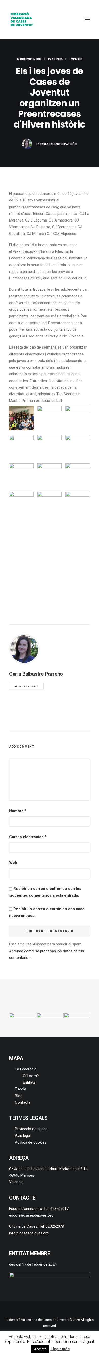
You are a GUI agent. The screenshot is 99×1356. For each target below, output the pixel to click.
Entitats (29, 1082)
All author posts (26, 686)
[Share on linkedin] (49, 721)
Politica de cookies (30, 1142)
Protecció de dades (31, 1129)
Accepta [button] (40, 1349)
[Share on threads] (36, 721)
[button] (87, 19)
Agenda (57, 59)
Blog (18, 1096)
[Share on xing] (69, 721)
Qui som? (31, 1076)
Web (13, 862)
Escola (20, 1089)
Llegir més (60, 1349)
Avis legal (23, 1135)
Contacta (22, 1102)
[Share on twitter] (30, 721)
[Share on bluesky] (63, 721)
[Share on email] (76, 721)
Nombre (17, 811)
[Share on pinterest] (43, 721)
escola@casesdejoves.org (31, 1215)
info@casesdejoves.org (29, 1233)
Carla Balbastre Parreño (58, 144)
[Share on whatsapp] (56, 721)
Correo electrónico (27, 836)
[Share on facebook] (23, 721)
